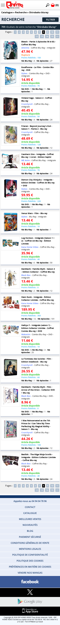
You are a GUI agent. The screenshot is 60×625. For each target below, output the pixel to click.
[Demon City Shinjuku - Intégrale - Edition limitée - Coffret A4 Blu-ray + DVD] (10, 189)
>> (57, 36)
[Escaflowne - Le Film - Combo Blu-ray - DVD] (10, 76)
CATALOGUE (30, 513)
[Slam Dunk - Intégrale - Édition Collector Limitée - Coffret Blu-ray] (10, 303)
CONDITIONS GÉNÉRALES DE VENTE (30, 542)
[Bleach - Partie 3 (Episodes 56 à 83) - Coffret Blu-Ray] (10, 50)
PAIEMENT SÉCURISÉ (30, 536)
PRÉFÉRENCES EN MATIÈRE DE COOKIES (30, 566)
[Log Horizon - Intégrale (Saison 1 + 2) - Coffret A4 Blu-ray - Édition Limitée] (10, 243)
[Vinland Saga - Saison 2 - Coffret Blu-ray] (10, 107)
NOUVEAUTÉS (30, 524)
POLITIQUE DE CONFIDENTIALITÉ (30, 554)
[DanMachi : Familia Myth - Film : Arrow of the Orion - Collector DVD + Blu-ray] (10, 396)
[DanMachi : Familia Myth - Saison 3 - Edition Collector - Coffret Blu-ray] (10, 278)
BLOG (30, 530)
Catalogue (7, 12)
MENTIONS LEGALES (30, 548)
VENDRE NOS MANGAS (30, 572)
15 (52, 36)
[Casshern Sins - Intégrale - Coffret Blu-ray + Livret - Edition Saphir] (10, 161)
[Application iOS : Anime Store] (30, 611)
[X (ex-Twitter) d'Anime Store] (30, 592)
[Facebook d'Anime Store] (30, 582)
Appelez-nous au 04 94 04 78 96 (30, 501)
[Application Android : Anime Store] (30, 601)
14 (47, 36)
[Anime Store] (14, 5)
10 (52, 32)
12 (37, 36)
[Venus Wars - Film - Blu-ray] (10, 222)
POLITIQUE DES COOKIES (30, 560)
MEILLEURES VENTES (30, 519)
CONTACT (30, 507)
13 (42, 36)
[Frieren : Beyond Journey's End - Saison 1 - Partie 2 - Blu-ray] (10, 135)
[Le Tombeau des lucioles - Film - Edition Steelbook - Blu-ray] (10, 368)
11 (57, 32)
